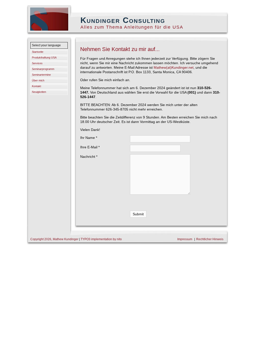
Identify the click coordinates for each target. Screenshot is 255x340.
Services (37, 63)
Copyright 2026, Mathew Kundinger (54, 239)
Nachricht (88, 157)
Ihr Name (88, 138)
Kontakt (36, 86)
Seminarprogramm (43, 68)
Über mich (38, 80)
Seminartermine (41, 74)
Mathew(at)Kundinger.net (173, 67)
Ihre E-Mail (90, 147)
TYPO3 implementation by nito (101, 239)
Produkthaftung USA (44, 57)
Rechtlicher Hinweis (209, 239)
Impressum (184, 239)
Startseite (37, 51)
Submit (138, 214)
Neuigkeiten (39, 91)
